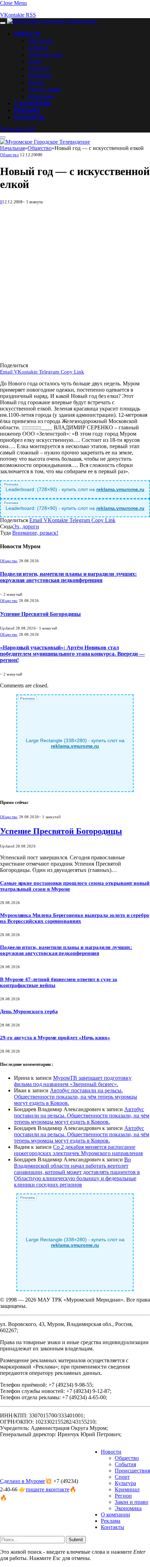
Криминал (40, 75)
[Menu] (3, 23)
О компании (32, 103)
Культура (39, 68)
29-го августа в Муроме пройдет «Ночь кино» (55, 1037)
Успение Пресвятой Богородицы (40, 614)
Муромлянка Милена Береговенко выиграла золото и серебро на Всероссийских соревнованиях (74, 918)
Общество (40, 40)
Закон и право (45, 89)
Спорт (35, 61)
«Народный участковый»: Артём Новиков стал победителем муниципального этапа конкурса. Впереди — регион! (72, 654)
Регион (36, 82)
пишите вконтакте (47, 1489)
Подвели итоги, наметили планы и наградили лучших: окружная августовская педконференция (68, 577)
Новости (27, 33)
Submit (76, 1539)
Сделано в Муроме (22, 1481)
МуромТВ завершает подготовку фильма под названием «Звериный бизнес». (73, 1081)
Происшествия (45, 54)
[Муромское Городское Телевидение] (52, 21)
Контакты (29, 117)
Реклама (27, 110)
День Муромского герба (29, 1011)
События (38, 47)
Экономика (41, 96)
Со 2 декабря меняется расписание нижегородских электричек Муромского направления (78, 1150)
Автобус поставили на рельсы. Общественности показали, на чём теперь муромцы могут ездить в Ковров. (75, 1096)
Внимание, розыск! (35, 533)
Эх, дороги (26, 526)
